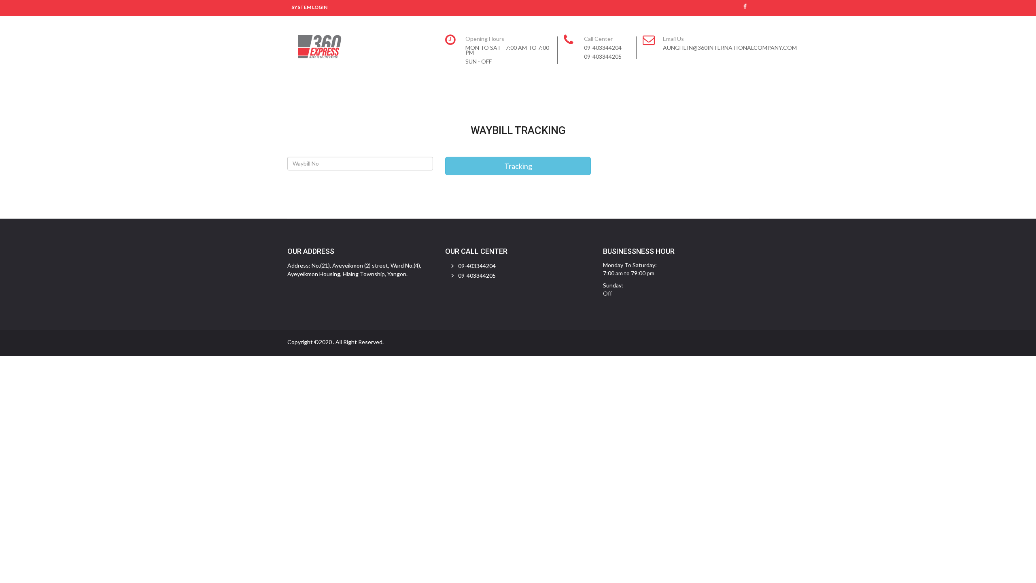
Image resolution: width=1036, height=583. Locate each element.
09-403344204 (477, 265)
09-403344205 (477, 275)
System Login (309, 7)
